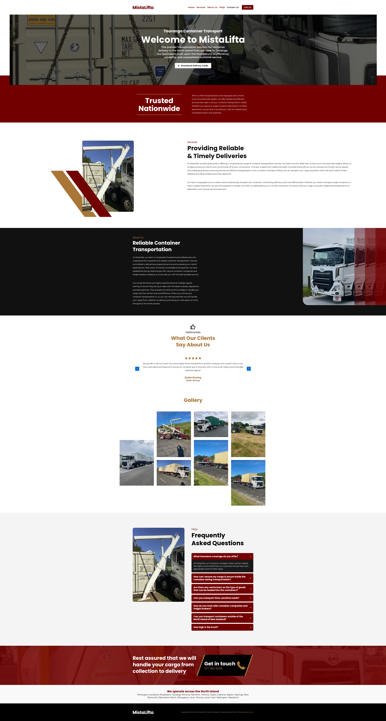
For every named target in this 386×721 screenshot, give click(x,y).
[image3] (174, 427)
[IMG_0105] (174, 466)
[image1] (248, 476)
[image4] (211, 456)
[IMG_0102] (137, 417)
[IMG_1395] (137, 456)
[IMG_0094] (211, 417)
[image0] (248, 427)
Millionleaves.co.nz (245, 712)
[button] (247, 7)
